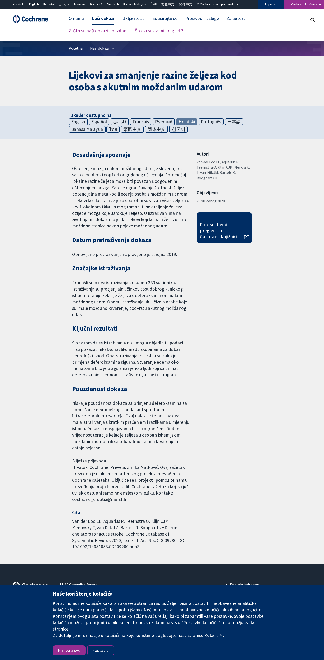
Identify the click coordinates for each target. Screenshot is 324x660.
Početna (76, 48)
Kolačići (211, 635)
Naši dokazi (99, 48)
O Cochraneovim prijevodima (217, 4)
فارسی (64, 4)
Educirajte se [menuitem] (165, 18)
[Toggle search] (312, 20)
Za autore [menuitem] (236, 18)
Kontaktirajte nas (244, 584)
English (34, 4)
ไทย (154, 4)
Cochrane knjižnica (304, 4)
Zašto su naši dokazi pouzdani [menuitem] (98, 31)
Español (49, 4)
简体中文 (185, 4)
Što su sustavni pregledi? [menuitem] (159, 31)
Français (80, 4)
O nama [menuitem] (76, 18)
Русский (96, 4)
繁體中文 (167, 4)
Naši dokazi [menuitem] (103, 18)
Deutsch (113, 4)
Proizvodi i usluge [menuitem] (202, 18)
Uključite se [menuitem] (133, 18)
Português (211, 121)
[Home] (33, 19)
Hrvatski (18, 4)
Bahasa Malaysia (134, 4)
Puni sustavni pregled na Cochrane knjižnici (218, 230)
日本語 (234, 121)
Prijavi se (271, 4)
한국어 (178, 129)
